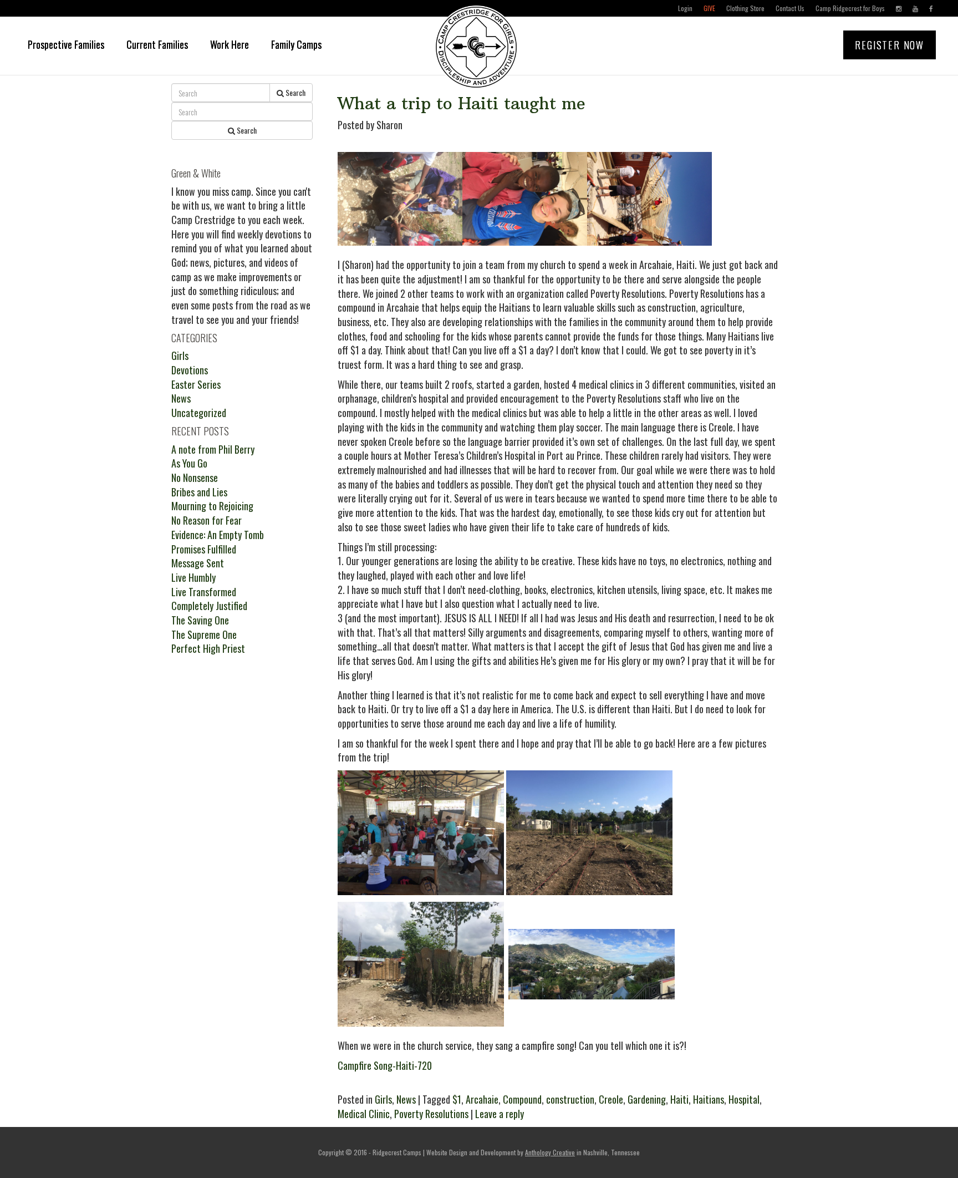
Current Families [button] (157, 44)
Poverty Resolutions (431, 1113)
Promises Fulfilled (203, 549)
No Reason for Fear (206, 520)
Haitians (708, 1099)
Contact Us (790, 8)
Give (709, 8)
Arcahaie (482, 1099)
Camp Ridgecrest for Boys (850, 8)
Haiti (679, 1099)
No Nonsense (194, 477)
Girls (383, 1099)
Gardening (647, 1099)
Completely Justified (209, 605)
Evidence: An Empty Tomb (217, 534)
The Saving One (200, 620)
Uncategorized (198, 412)
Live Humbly (193, 577)
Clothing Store (745, 8)
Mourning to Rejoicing (212, 506)
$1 (456, 1099)
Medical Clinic (364, 1113)
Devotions (189, 370)
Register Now (889, 45)
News (406, 1099)
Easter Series (196, 384)
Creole (611, 1099)
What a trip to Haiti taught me (461, 103)
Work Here (229, 44)
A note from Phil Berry (212, 449)
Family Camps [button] (296, 44)
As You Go (189, 463)
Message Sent (197, 563)
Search (294, 92)
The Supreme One (204, 634)
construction (570, 1099)
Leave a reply (499, 1113)
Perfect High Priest (208, 648)
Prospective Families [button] (66, 44)
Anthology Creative (550, 1152)
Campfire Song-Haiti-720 (385, 1065)
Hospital (744, 1099)
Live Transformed (203, 592)
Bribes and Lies (199, 492)
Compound (522, 1099)
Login (685, 8)
